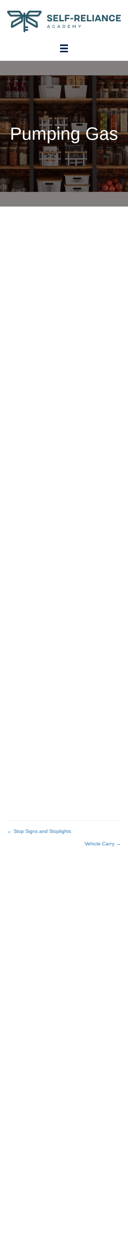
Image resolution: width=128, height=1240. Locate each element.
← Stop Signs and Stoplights (39, 831)
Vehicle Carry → (103, 843)
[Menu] (64, 48)
